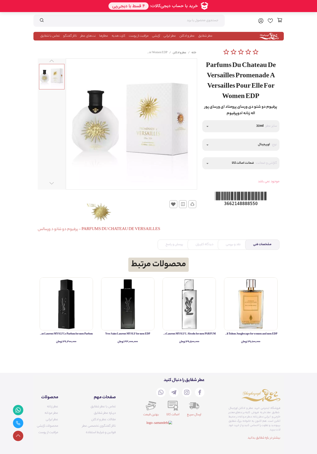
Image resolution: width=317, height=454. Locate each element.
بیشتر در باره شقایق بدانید (264, 438)
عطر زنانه (52, 406)
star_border (226, 52)
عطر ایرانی (169, 36)
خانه (193, 52)
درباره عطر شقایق (105, 413)
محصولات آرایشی (47, 426)
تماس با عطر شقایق (103, 406)
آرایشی (156, 36)
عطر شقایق (205, 36)
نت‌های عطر (88, 36)
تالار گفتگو (70, 36)
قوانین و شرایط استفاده (101, 432)
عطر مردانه (51, 413)
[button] (240, 126)
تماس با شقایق (50, 36)
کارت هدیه (118, 36)
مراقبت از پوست (139, 36)
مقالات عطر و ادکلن (103, 419)
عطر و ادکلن (187, 36)
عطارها (103, 36)
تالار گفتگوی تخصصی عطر (99, 426)
